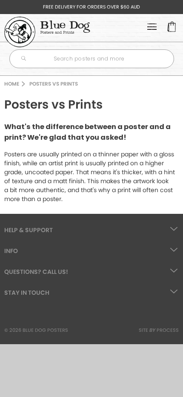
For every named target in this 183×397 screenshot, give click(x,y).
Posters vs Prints (53, 83)
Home (11, 83)
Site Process (159, 330)
